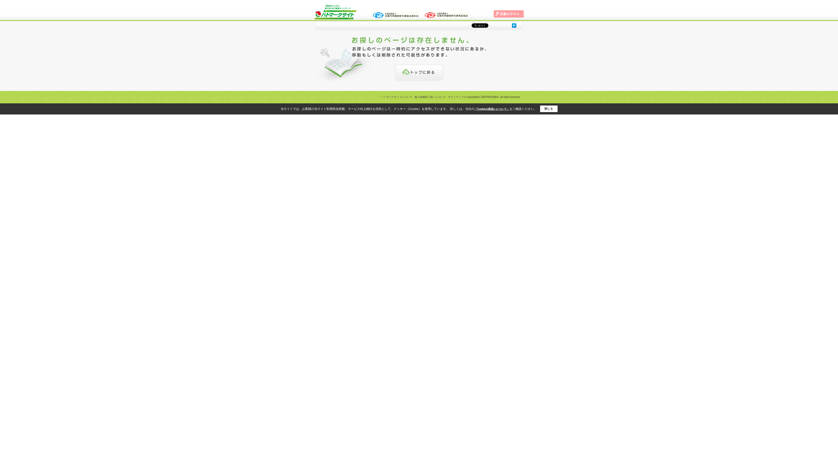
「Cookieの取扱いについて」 (491, 109)
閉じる (548, 108)
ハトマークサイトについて (396, 97)
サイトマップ (456, 97)
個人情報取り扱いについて (430, 97)
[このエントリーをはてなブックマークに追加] (514, 25)
